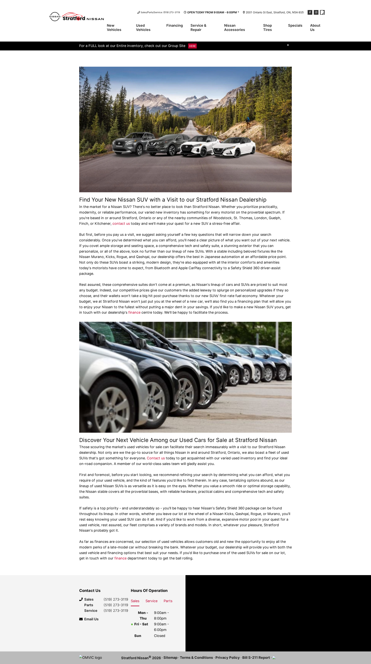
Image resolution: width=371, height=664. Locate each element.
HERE (192, 46)
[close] (288, 45)
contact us (121, 223)
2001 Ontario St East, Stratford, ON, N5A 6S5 (275, 12)
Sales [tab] (135, 601)
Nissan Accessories (234, 27)
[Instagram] (316, 12)
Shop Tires (267, 27)
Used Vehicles (143, 27)
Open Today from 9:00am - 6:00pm (212, 12)
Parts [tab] (168, 601)
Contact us (156, 458)
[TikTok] (322, 12)
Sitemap (170, 657)
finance (134, 312)
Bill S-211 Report (256, 657)
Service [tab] (151, 601)
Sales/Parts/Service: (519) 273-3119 (160, 12)
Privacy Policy (227, 657)
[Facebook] (310, 12)
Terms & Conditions (196, 657)
